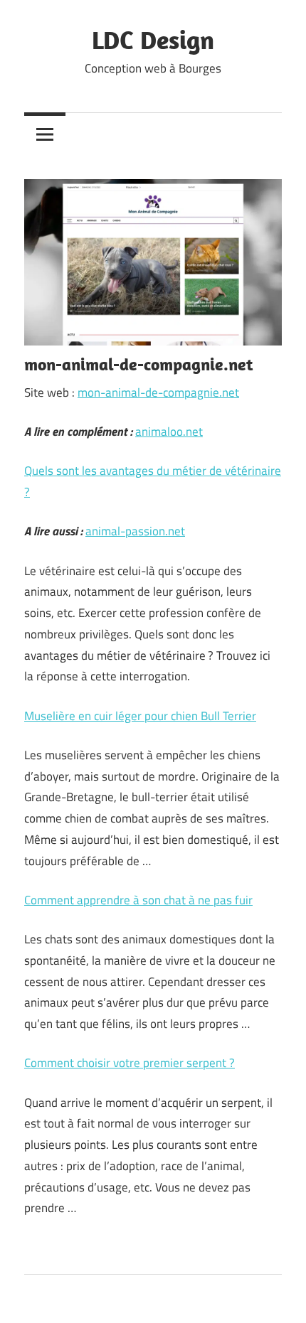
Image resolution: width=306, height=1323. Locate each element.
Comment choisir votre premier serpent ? (129, 1063)
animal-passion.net (135, 531)
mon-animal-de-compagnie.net (158, 392)
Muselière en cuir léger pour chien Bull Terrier (140, 716)
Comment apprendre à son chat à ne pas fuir (138, 900)
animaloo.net (169, 431)
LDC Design (153, 39)
